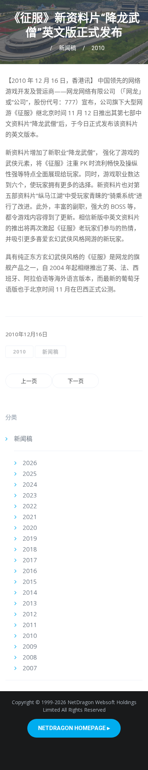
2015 (30, 581)
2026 (30, 463)
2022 (30, 506)
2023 (30, 495)
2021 (30, 517)
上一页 (29, 380)
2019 (30, 538)
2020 (30, 527)
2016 (30, 571)
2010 (98, 48)
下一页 (76, 380)
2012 (30, 614)
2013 (30, 603)
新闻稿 (67, 48)
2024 (30, 484)
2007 (30, 668)
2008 (30, 657)
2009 (30, 646)
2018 (30, 549)
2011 (30, 625)
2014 (30, 592)
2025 (30, 473)
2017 (30, 560)
